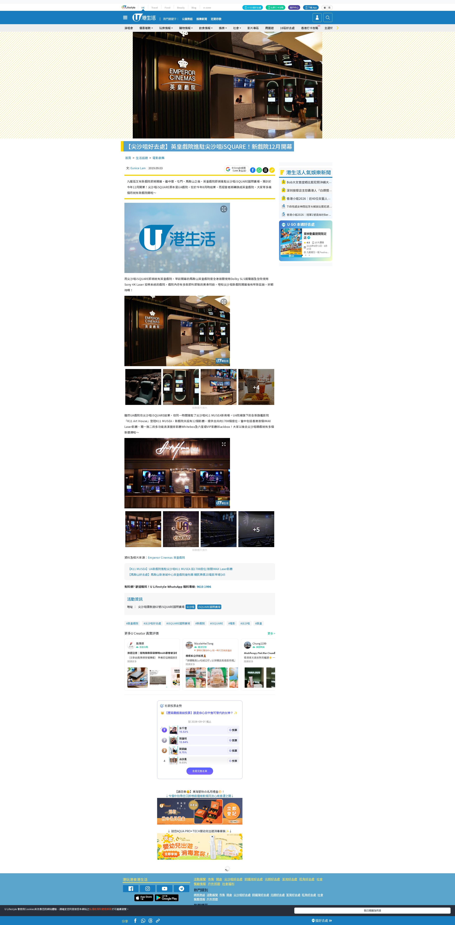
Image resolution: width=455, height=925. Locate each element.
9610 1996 (204, 586)
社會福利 (228, 883)
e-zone (207, 7)
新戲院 (201, 623)
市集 (211, 879)
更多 (270, 633)
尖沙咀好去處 (153, 623)
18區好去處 (287, 28)
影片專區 (253, 28)
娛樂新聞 (201, 19)
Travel (154, 7)
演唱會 (128, 28)
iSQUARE (217, 623)
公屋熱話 (187, 19)
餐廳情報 (200, 883)
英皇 (259, 623)
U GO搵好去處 (254, 7)
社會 (320, 879)
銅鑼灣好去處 (254, 879)
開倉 (219, 879)
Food (167, 7)
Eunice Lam (138, 168)
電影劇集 (158, 158)
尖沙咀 (190, 607)
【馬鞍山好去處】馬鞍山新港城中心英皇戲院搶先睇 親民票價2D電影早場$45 (176, 574)
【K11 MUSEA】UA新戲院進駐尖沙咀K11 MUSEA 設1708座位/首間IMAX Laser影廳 (180, 569)
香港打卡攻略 (309, 28)
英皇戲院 (133, 623)
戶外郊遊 (214, 883)
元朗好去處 (272, 879)
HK (142, 7)
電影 (232, 623)
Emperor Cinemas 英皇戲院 (166, 557)
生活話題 (142, 158)
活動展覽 (200, 879)
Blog (194, 7)
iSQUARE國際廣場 (209, 607)
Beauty (181, 7)
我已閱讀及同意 (372, 910)
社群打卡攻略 (277, 7)
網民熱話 (199, 895)
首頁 (128, 158)
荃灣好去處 (289, 879)
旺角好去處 (306, 879)
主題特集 (330, 28)
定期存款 (216, 19)
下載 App (312, 7)
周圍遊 (269, 28)
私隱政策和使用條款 (100, 909)
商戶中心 (294, 7)
